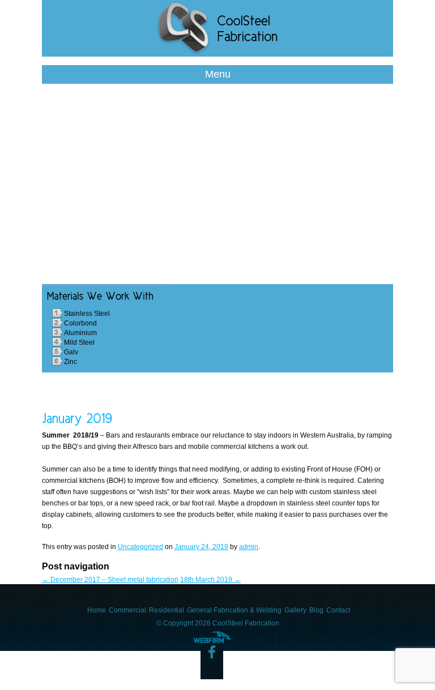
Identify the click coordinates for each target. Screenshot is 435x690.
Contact (338, 610)
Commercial (127, 610)
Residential (166, 610)
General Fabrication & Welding (234, 610)
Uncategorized (140, 547)
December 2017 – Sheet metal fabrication (110, 580)
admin (248, 547)
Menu (218, 74)
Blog (316, 610)
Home (96, 610)
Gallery (295, 610)
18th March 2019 (210, 580)
